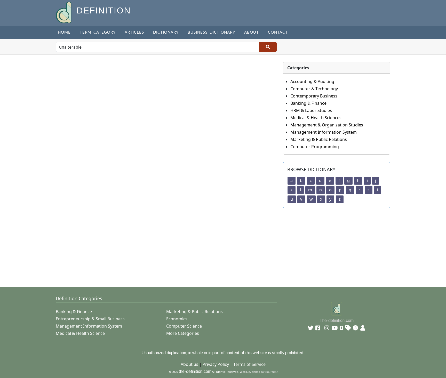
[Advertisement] (210, 244)
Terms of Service (249, 364)
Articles (134, 32)
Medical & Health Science (80, 333)
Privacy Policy (216, 364)
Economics (176, 319)
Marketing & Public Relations (318, 139)
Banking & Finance (308, 103)
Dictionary (166, 32)
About (251, 32)
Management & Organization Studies (326, 125)
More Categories (182, 333)
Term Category (98, 32)
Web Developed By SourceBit (259, 371)
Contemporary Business (313, 96)
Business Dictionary (211, 32)
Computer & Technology (314, 89)
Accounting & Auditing (312, 81)
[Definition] (64, 12)
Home (64, 32)
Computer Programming (314, 146)
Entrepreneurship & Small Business (90, 319)
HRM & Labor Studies (311, 110)
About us (189, 364)
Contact (278, 32)
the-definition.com (195, 371)
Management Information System (323, 132)
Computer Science (184, 326)
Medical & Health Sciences (315, 117)
